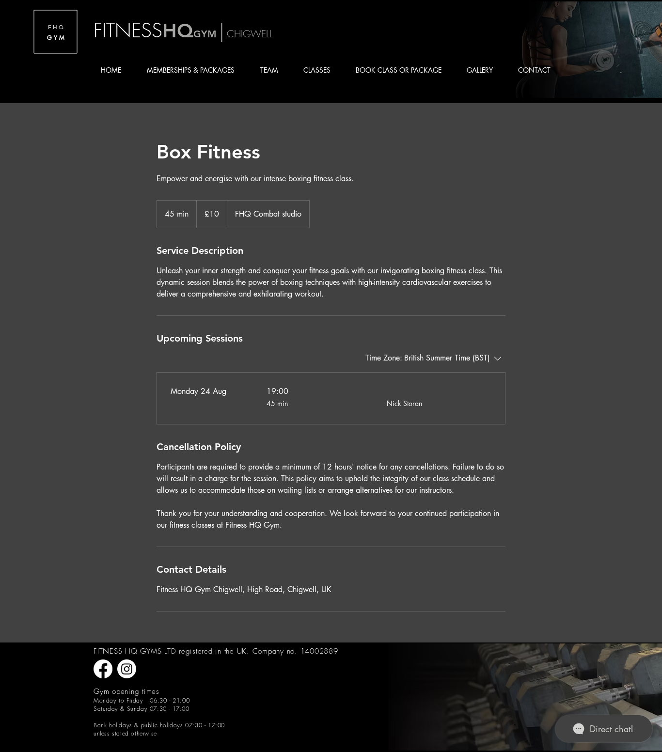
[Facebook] (103, 668)
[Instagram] (126, 668)
